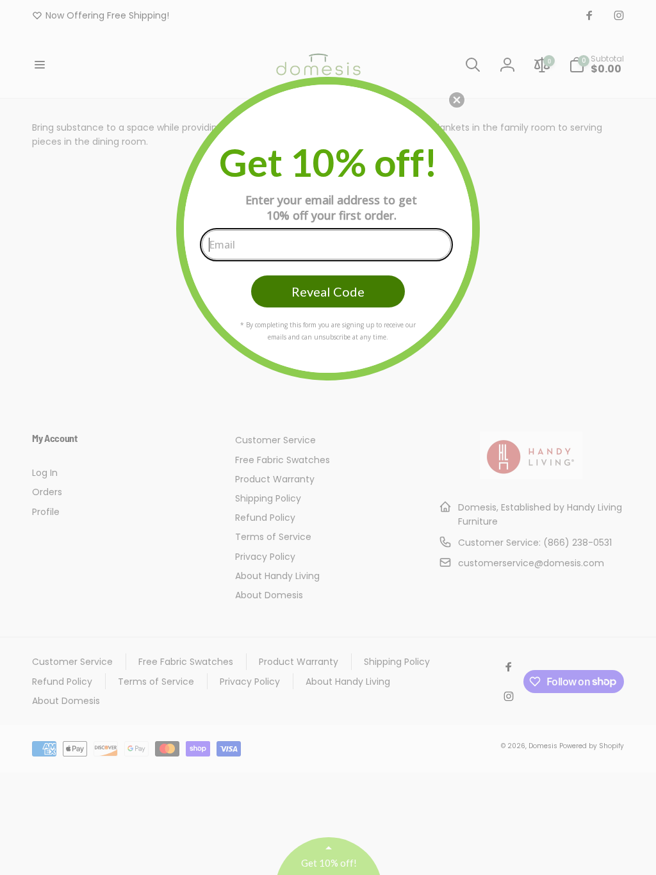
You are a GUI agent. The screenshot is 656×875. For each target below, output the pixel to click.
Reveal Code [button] (328, 291)
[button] (456, 100)
